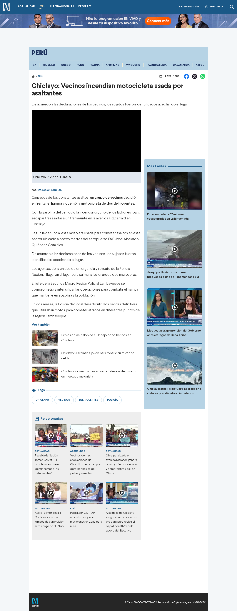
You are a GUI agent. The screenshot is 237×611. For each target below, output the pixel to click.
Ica (34, 65)
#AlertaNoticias (189, 7)
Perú (40, 76)
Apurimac (112, 65)
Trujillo (48, 65)
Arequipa (202, 65)
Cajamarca (181, 65)
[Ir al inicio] (6, 7)
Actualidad (42, 451)
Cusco (66, 65)
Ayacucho (133, 65)
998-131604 (217, 7)
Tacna (95, 65)
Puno (80, 65)
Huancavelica (156, 65)
